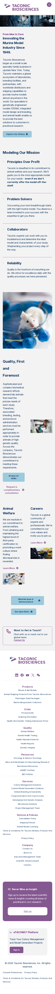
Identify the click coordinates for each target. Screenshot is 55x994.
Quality (27, 727)
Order (27, 709)
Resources (27, 754)
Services (27, 781)
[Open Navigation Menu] (49, 4)
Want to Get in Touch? (28, 630)
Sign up (28, 911)
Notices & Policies (27, 815)
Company (27, 845)
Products (27, 686)
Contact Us (19, 640)
